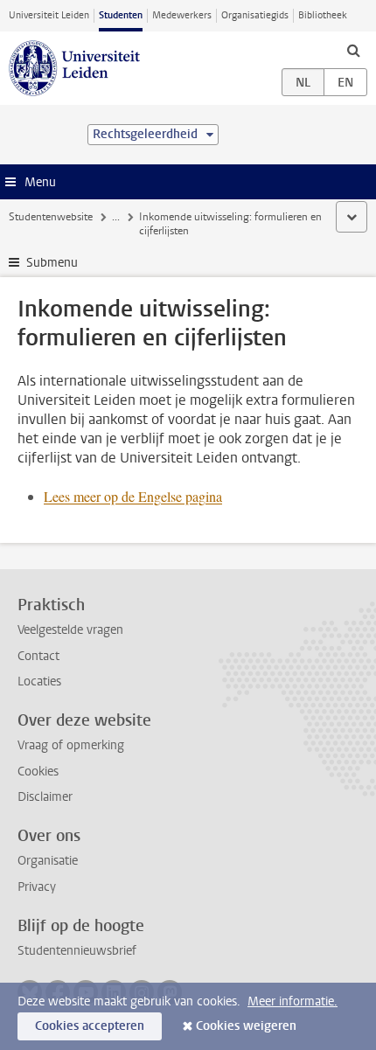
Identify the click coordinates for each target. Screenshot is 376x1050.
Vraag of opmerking (70, 745)
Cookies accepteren (89, 1026)
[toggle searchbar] (353, 50)
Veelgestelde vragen (70, 630)
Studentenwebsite (51, 217)
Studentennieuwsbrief (76, 950)
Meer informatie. (292, 1001)
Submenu (52, 262)
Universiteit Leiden (49, 15)
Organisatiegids (255, 15)
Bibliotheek (322, 15)
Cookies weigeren (246, 1026)
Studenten (121, 15)
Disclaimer (45, 797)
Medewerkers (182, 15)
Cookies (38, 771)
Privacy (36, 887)
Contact (38, 656)
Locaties (39, 681)
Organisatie (47, 860)
